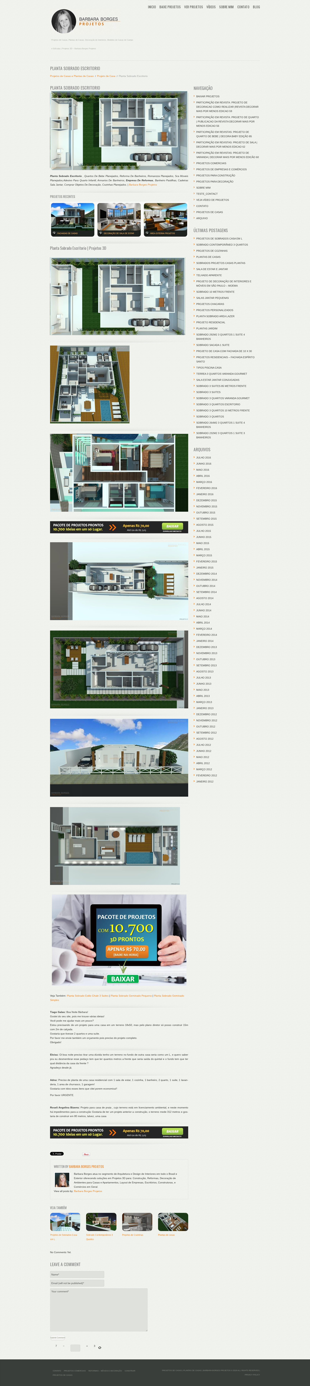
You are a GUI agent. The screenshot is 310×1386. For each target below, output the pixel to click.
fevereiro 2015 (206, 561)
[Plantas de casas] (173, 1222)
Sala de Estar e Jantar (212, 269)
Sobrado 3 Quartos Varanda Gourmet (223, 398)
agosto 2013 (204, 671)
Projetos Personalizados (214, 310)
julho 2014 (203, 604)
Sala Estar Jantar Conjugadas (217, 379)
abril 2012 (203, 763)
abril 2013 (203, 696)
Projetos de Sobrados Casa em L (219, 238)
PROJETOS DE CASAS (209, 212)
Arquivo (202, 218)
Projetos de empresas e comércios (221, 169)
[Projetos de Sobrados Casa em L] (65, 1222)
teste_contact (207, 193)
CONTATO (243, 7)
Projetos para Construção (215, 175)
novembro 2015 (206, 506)
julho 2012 (203, 744)
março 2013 (204, 702)
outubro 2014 (205, 585)
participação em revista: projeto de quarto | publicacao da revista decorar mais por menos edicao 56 (227, 121)
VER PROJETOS (193, 7)
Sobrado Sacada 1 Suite (212, 345)
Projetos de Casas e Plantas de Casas (72, 76)
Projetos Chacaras (210, 304)
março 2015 (204, 555)
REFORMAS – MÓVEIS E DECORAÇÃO (105, 1371)
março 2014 (204, 628)
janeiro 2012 (204, 781)
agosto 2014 (204, 598)
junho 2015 (203, 537)
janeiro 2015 (204, 567)
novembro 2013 (206, 653)
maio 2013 (202, 689)
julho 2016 (203, 457)
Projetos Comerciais (211, 163)
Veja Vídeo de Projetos (212, 199)
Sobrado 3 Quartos (210, 416)
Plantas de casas (166, 1235)
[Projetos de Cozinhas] (137, 1222)
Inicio (152, 7)
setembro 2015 (206, 518)
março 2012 (204, 769)
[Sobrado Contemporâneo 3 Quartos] (101, 1222)
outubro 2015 (205, 512)
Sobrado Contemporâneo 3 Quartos (222, 244)
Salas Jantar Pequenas (212, 297)
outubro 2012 (205, 726)
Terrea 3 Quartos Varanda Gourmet (221, 373)
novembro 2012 (206, 720)
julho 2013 (203, 677)
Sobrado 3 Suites (208, 392)
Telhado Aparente (209, 275)
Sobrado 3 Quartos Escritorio (218, 404)
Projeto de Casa (106, 76)
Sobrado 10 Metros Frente (215, 291)
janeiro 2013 (204, 708)
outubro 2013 (205, 659)
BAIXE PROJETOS (170, 7)
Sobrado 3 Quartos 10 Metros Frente (223, 410)
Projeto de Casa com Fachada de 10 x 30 (224, 351)
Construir (130, 1371)
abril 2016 (203, 475)
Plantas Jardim (206, 328)
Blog (256, 7)
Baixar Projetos (207, 96)
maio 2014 (202, 616)
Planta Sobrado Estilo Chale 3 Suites (88, 995)
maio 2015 (202, 543)
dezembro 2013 (206, 647)
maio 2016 (202, 469)
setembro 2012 (206, 732)
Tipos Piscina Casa (209, 367)
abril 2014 (203, 622)
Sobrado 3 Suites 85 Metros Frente (221, 386)
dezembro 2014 (206, 573)
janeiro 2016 (204, 494)
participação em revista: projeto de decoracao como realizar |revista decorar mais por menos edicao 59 (227, 107)
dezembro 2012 (206, 714)
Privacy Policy (252, 1375)
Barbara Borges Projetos (143, 184)
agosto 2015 (204, 524)
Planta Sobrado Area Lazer (215, 316)
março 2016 (204, 482)
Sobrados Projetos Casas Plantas (220, 263)
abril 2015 (203, 549)
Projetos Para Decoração (214, 181)
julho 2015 (203, 530)
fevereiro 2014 (206, 634)
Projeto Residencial (210, 322)
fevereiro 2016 (206, 488)
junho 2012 (203, 751)
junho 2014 (203, 610)
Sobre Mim (226, 7)
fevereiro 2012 (206, 775)
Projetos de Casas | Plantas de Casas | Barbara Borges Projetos (196, 1370)
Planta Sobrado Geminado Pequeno (131, 995)
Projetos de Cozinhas (132, 1235)
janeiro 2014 (204, 641)
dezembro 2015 (206, 500)
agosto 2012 (204, 738)
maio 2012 (202, 757)
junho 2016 (203, 463)
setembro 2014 (206, 592)
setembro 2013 (206, 665)
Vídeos (211, 7)
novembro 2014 (206, 579)
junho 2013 (203, 683)
